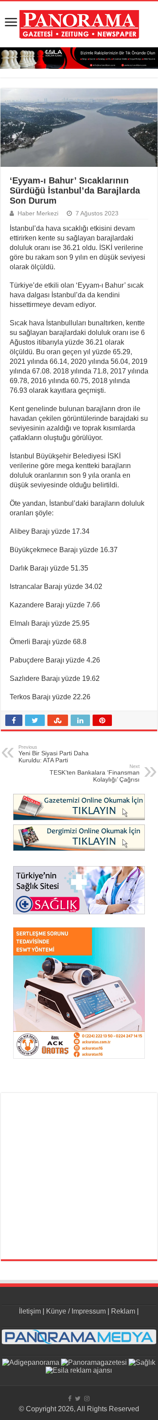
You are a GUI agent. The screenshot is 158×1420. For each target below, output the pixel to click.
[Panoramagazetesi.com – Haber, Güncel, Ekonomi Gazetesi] (79, 22)
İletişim (30, 1311)
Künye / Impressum (76, 1311)
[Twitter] (78, 1398)
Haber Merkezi (38, 213)
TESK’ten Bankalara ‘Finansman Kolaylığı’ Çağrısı (95, 773)
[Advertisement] (79, 1176)
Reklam (123, 1311)
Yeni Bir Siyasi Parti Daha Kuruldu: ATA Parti (53, 754)
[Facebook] (69, 1398)
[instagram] (86, 1398)
